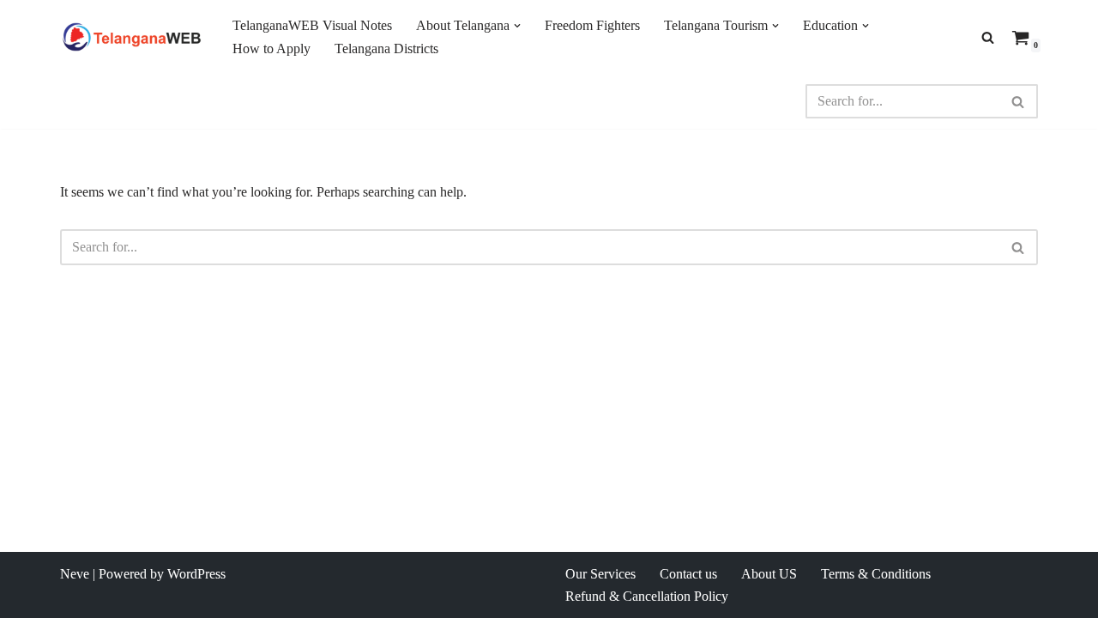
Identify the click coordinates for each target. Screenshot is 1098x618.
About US (769, 573)
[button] (517, 25)
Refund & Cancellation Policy (646, 596)
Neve (74, 573)
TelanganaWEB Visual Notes (312, 25)
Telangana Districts (386, 48)
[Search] (987, 37)
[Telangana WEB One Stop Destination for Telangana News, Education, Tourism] (131, 36)
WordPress (196, 573)
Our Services (600, 573)
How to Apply (271, 48)
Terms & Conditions (876, 573)
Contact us (688, 573)
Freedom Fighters (592, 25)
